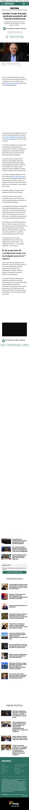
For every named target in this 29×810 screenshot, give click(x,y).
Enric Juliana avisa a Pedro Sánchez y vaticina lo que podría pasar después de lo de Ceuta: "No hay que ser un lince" (18, 676)
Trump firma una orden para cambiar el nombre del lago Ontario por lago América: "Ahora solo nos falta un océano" (18, 626)
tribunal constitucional (14, 345)
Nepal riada (19, 1)
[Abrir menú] (2, 4)
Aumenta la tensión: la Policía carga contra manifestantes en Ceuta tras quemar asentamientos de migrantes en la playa (18, 635)
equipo (3, 764)
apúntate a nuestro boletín (14, 572)
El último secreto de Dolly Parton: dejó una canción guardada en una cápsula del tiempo (18, 656)
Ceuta (8, 1)
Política (14, 8)
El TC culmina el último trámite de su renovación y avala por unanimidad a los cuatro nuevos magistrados (19, 549)
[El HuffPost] (9, 3)
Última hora (23, 4)
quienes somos (5, 766)
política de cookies (18, 766)
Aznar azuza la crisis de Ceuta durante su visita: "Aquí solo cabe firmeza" (20, 738)
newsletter (4, 770)
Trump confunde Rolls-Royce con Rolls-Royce (18, 606)
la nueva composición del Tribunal (13, 137)
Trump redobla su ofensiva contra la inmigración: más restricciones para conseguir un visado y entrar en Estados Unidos (18, 586)
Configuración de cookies (20, 764)
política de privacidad (19, 770)
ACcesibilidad (17, 773)
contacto (4, 768)
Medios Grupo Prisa (15, 806)
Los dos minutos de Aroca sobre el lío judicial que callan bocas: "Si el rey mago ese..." (19, 557)
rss (2, 773)
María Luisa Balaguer (10, 139)
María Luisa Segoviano (18, 176)
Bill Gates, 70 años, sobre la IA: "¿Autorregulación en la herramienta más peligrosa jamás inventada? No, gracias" (18, 596)
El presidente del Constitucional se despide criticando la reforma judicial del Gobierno (19, 541)
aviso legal (17, 768)
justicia (3, 345)
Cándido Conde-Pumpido (12, 83)
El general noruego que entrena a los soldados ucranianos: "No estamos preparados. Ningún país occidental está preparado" (18, 616)
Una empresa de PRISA (14, 803)
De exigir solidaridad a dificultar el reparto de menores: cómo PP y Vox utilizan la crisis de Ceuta (18, 646)
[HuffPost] (6, 760)
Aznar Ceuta (13, 1)
